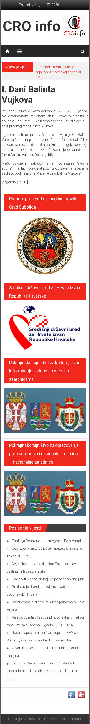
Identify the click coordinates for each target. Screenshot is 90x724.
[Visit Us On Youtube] (81, 694)
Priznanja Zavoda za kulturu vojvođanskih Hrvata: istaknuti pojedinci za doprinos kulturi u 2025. (42, 670)
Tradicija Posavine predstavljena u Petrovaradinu (48, 541)
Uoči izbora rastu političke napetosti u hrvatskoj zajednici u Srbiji (59, 72)
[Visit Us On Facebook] (72, 694)
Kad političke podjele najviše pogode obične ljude (48, 579)
